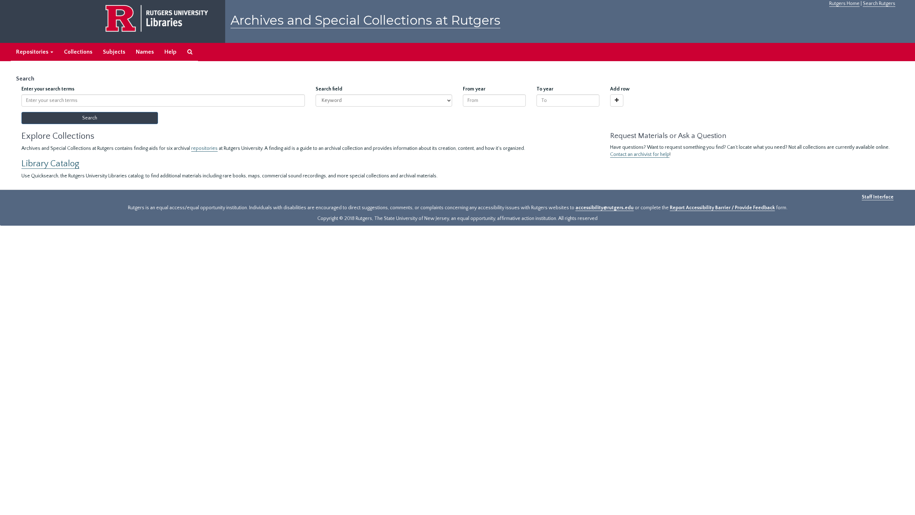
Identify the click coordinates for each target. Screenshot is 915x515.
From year (474, 89)
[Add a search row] (616, 100)
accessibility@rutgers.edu (604, 208)
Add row (620, 89)
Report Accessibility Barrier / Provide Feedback (722, 208)
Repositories (33, 52)
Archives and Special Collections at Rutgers (365, 20)
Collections (78, 52)
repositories (204, 148)
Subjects (114, 52)
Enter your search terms (47, 89)
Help (170, 52)
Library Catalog (50, 163)
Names (145, 52)
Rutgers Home (844, 3)
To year (544, 89)
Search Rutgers (879, 3)
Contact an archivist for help (639, 154)
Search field (329, 89)
